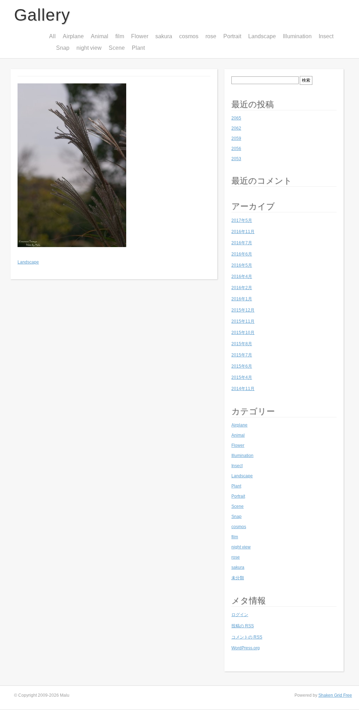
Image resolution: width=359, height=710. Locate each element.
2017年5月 (241, 220)
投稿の (242, 625)
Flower (139, 36)
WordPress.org (245, 648)
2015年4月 (241, 377)
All (52, 36)
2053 (236, 158)
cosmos (188, 36)
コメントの (246, 637)
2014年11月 (243, 388)
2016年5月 (241, 265)
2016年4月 (241, 276)
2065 (236, 118)
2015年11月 (243, 321)
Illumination (297, 36)
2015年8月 (241, 343)
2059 (236, 138)
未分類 (237, 577)
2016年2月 (241, 287)
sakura (163, 36)
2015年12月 (243, 310)
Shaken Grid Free (335, 695)
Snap (62, 48)
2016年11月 (243, 231)
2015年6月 (241, 366)
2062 (236, 128)
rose (210, 36)
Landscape (262, 36)
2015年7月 (241, 355)
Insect (326, 36)
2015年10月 (243, 332)
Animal (99, 36)
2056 (236, 148)
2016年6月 (241, 254)
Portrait (232, 36)
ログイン (239, 614)
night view (89, 48)
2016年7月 (241, 242)
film (119, 36)
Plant (138, 48)
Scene (117, 48)
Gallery (42, 15)
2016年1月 (241, 298)
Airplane (73, 36)
